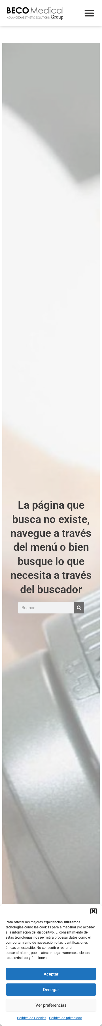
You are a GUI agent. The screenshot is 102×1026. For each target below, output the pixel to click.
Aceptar (51, 974)
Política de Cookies (31, 1018)
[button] (93, 911)
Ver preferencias (51, 1005)
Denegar (51, 989)
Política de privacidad (65, 1018)
